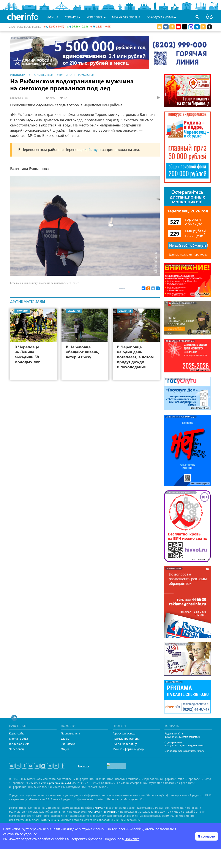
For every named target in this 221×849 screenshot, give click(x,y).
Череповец (16, 749)
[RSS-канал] (56, 766)
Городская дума (19, 744)
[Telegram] (153, 288)
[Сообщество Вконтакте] (18, 766)
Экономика (68, 744)
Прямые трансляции (126, 738)
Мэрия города (18, 738)
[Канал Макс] (190, 27)
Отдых (65, 749)
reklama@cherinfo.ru (193, 745)
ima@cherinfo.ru (191, 736)
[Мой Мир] (158, 288)
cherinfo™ (99, 807)
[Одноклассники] (148, 288)
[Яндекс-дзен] (62, 766)
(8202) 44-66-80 (172, 736)
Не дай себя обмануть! (188, 245)
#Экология (86, 74)
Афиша (52, 17)
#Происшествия (41, 74)
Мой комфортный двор (128, 749)
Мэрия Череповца (126, 17)
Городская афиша (124, 733)
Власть (65, 738)
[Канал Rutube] (184, 26)
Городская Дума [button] (160, 17)
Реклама (83, 766)
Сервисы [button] (71, 17)
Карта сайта (17, 733)
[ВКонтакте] (143, 288)
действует (93, 149)
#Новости (17, 74)
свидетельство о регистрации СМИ (50, 782)
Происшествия (70, 733)
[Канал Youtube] (178, 26)
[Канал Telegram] (49, 766)
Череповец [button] (95, 17)
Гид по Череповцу (125, 744)
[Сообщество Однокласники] (172, 26)
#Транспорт (66, 74)
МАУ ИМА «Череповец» (102, 811)
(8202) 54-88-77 (172, 745)
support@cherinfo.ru (193, 750)
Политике (132, 838)
